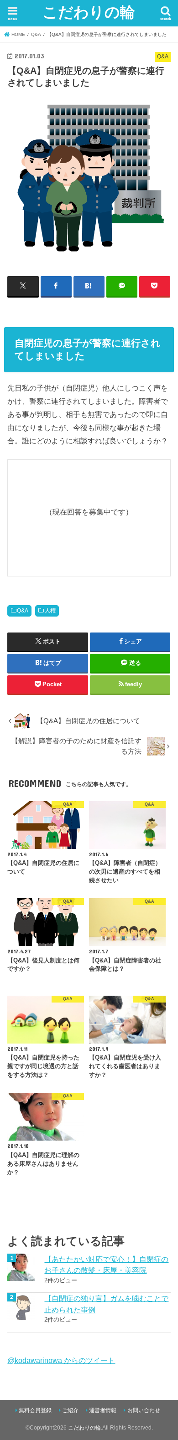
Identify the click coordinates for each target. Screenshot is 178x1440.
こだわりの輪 (88, 12)
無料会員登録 (35, 1410)
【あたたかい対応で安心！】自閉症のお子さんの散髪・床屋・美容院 (106, 1265)
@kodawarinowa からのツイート (61, 1360)
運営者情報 (102, 1410)
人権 (50, 610)
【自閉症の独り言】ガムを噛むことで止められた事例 (106, 1304)
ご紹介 (70, 1410)
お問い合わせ (143, 1410)
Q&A (22, 610)
